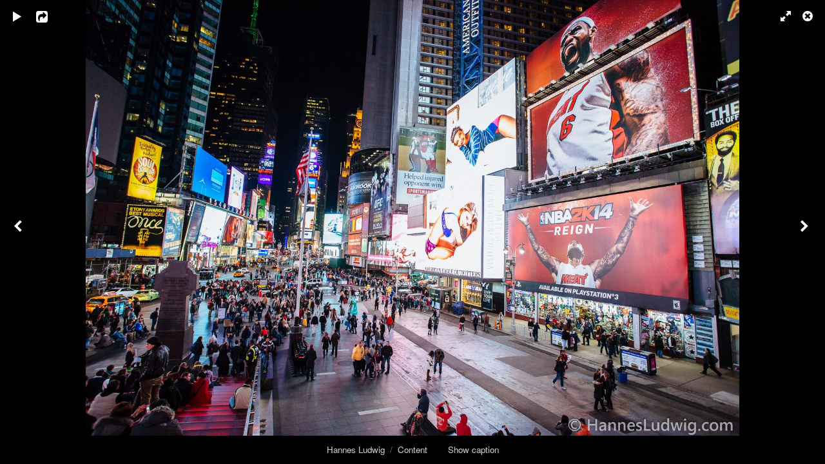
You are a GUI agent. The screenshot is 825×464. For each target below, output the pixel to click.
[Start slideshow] (17, 16)
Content (412, 449)
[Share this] (51, 16)
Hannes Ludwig (356, 449)
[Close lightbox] (809, 16)
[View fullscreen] (780, 16)
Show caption (473, 449)
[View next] (805, 232)
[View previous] (19, 232)
